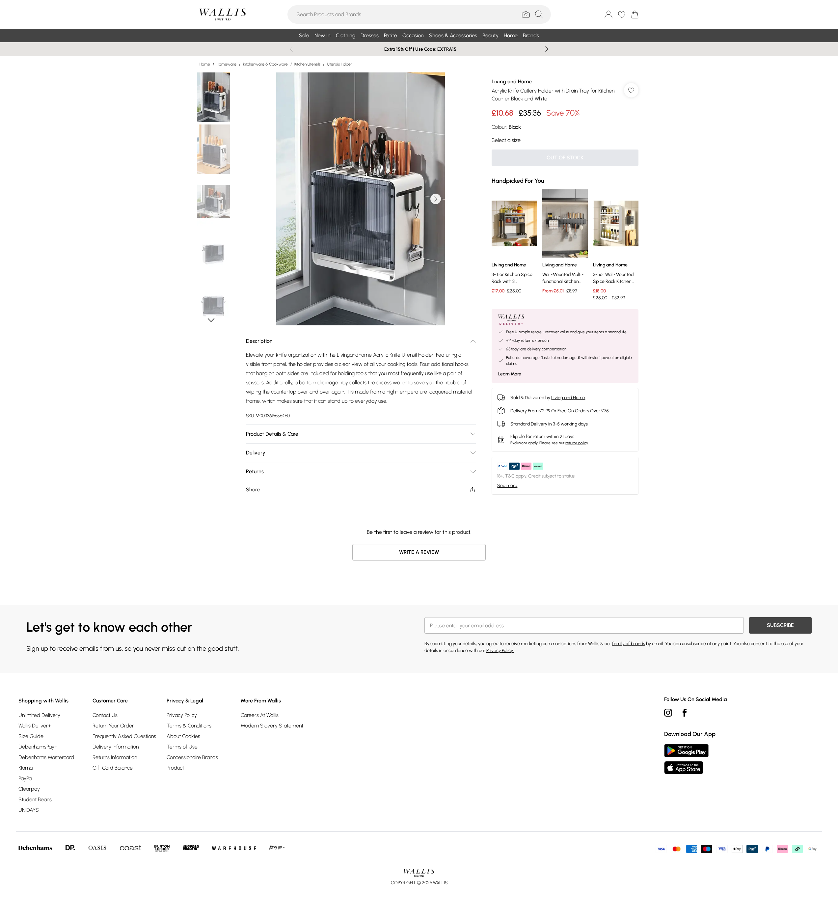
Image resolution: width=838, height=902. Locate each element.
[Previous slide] (291, 49)
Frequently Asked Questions (124, 736)
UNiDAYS (28, 810)
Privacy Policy (182, 715)
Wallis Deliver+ (34, 726)
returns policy (576, 443)
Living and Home (512, 81)
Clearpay (29, 789)
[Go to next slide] (435, 199)
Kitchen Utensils (307, 64)
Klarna (25, 768)
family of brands (628, 643)
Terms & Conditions (189, 726)
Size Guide (30, 736)
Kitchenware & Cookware (265, 64)
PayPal (25, 778)
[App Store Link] (686, 759)
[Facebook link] (685, 713)
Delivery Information (116, 747)
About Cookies (183, 736)
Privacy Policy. (500, 650)
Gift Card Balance (113, 768)
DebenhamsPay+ (37, 747)
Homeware (226, 64)
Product (175, 768)
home (205, 64)
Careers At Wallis (260, 715)
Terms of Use (182, 747)
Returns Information (115, 757)
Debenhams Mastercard (46, 757)
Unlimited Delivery (39, 715)
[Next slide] (547, 49)
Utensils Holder (339, 64)
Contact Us (105, 715)
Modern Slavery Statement (272, 726)
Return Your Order (113, 726)
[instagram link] (668, 713)
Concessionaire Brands (192, 757)
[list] (360, 198)
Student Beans (35, 799)
